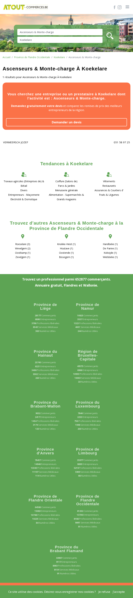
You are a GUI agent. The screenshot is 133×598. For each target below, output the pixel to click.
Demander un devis (66, 122)
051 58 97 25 (122, 142)
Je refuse (104, 592)
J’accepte (119, 592)
